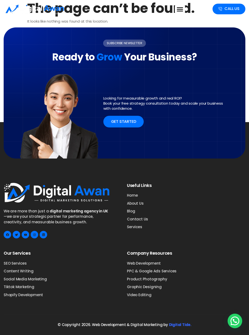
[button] (180, 9)
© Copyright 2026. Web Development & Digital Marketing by (124, 324)
